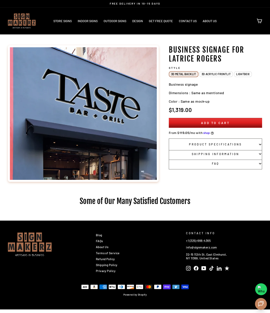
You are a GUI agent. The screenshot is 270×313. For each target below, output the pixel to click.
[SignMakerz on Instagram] (188, 268)
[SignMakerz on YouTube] (203, 268)
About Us (210, 21)
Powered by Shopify (135, 294)
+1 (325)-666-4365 (198, 240)
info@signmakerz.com (201, 247)
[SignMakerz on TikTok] (211, 268)
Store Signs (62, 21)
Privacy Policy (105, 271)
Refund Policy (105, 259)
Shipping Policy (106, 265)
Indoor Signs (88, 21)
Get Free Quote (161, 21)
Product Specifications (215, 144)
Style (175, 67)
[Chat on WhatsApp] (261, 289)
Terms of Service (108, 253)
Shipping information (215, 154)
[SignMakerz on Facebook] (196, 268)
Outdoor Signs (115, 21)
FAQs (99, 241)
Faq (215, 163)
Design (137, 21)
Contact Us (188, 21)
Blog (99, 235)
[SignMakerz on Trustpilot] (227, 268)
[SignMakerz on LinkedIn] (219, 268)
